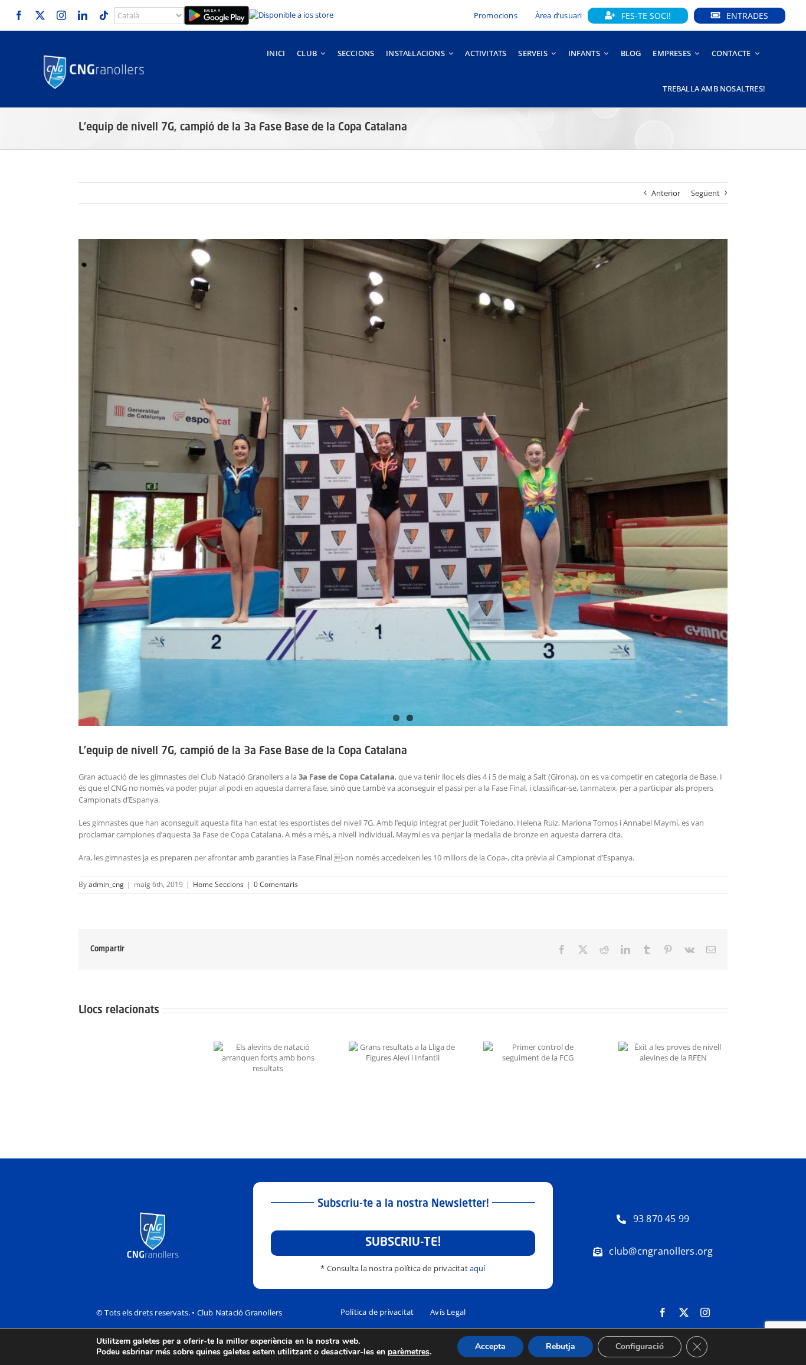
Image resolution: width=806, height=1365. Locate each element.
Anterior (665, 193)
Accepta (490, 1346)
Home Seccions (218, 884)
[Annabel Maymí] (403, 482)
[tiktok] (104, 15)
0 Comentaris (276, 884)
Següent (705, 193)
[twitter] (40, 15)
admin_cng (106, 884)
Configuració (639, 1346)
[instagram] (61, 15)
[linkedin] (82, 15)
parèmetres (409, 1352)
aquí (478, 1268)
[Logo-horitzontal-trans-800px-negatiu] (94, 55)
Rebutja (560, 1346)
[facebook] (19, 15)
